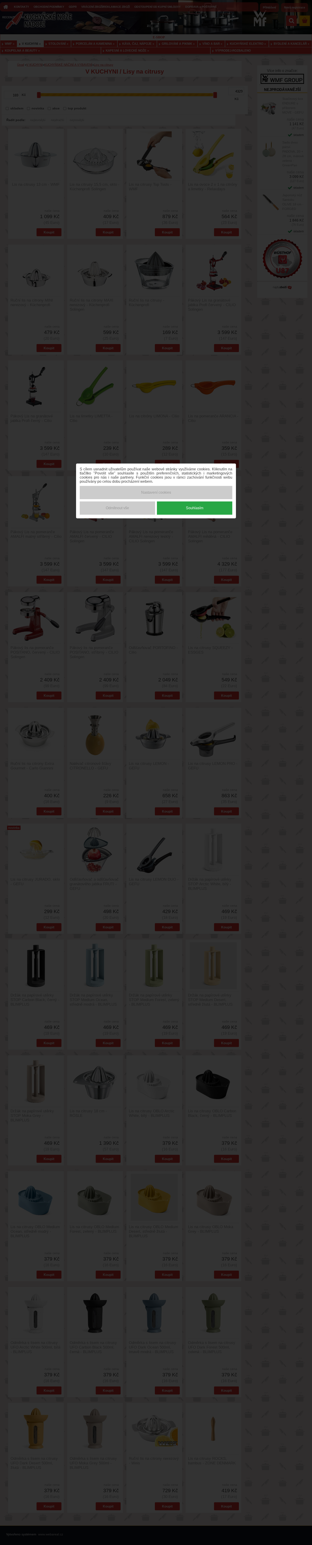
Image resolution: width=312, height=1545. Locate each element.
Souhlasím (194, 508)
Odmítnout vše (117, 508)
